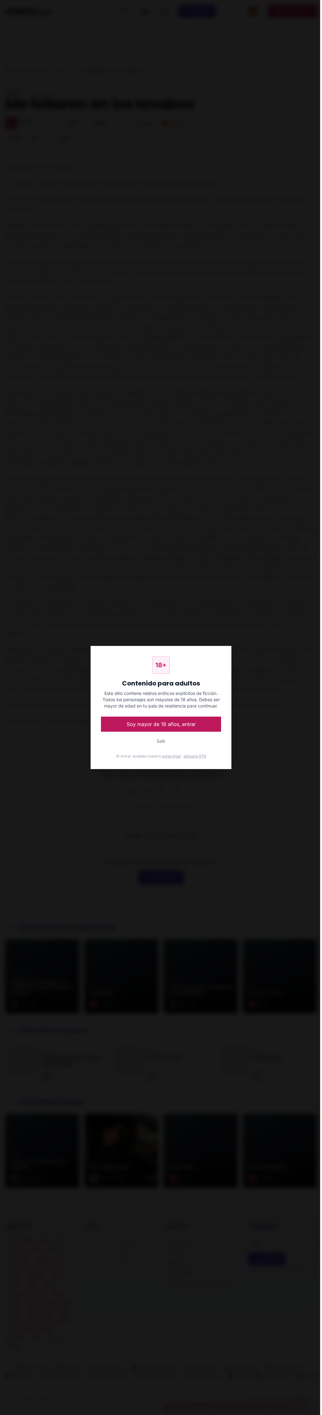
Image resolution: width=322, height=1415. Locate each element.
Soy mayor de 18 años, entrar (161, 724)
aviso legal (171, 756)
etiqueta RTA (195, 756)
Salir (161, 741)
